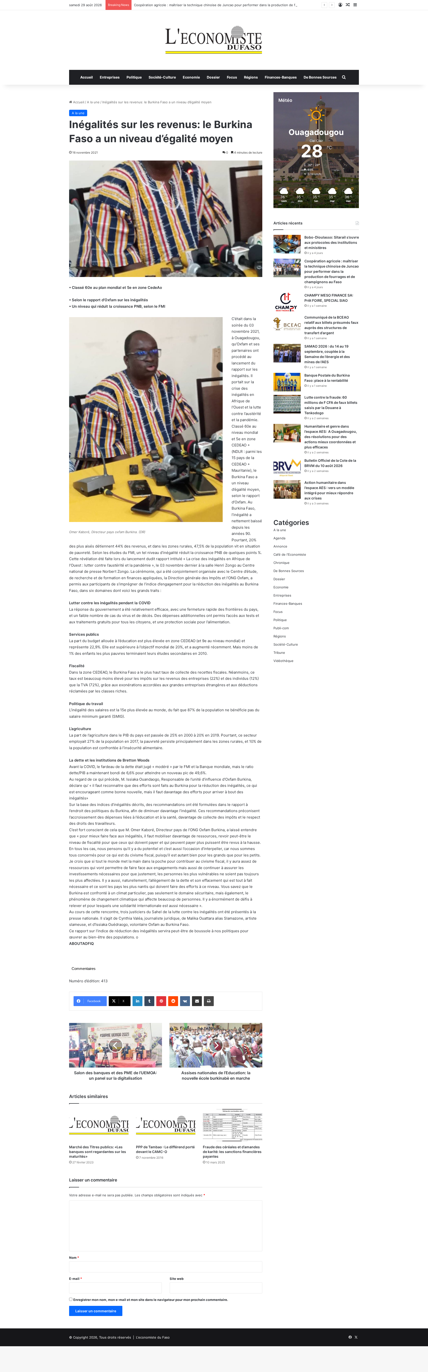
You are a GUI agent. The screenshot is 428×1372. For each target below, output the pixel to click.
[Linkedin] (137, 1001)
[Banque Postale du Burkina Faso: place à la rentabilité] (287, 382)
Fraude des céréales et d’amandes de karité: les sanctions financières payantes (232, 1151)
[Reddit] (173, 1001)
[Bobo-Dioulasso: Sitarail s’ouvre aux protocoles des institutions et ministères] (287, 244)
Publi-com (281, 628)
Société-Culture (162, 77)
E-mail (75, 1279)
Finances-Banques (281, 77)
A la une (93, 102)
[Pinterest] (161, 1001)
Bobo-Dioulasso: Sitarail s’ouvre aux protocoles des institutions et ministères (331, 242)
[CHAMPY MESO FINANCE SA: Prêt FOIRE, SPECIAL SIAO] (287, 302)
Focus (232, 77)
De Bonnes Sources (320, 77)
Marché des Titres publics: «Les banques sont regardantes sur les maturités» (97, 1151)
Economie (191, 77)
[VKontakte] (185, 1001)
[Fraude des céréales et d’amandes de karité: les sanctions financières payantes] (232, 1125)
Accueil (86, 77)
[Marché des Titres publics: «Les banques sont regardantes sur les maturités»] (99, 1125)
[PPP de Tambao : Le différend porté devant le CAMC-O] (165, 1125)
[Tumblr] (149, 1001)
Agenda (279, 538)
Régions (251, 77)
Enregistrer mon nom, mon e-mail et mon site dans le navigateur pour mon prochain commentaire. (150, 1300)
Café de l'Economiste (289, 554)
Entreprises (110, 77)
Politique (134, 77)
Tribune (279, 653)
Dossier (213, 77)
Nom (74, 1258)
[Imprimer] (209, 1001)
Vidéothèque (283, 661)
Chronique (281, 563)
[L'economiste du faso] (214, 37)
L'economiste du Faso (153, 1337)
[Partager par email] (197, 1001)
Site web (177, 1279)
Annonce (280, 546)
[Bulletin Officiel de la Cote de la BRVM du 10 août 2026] (287, 467)
